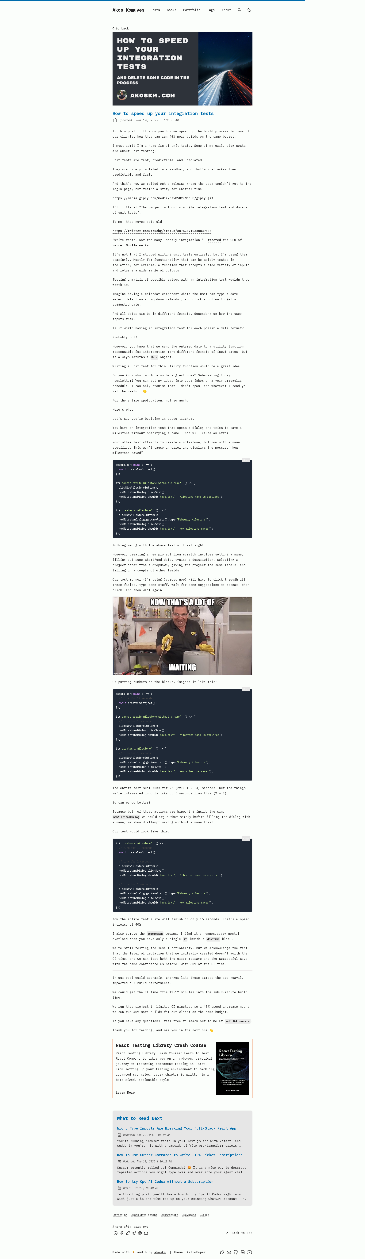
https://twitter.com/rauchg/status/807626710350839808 (162, 231)
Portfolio (191, 10)
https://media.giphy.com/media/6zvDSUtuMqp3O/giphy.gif (163, 198)
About (226, 10)
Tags (211, 10)
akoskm (160, 1252)
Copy (246, 460)
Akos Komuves (128, 10)
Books (171, 10)
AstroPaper (196, 1252)
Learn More (125, 1092)
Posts (155, 10)
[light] (249, 10)
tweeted (214, 240)
